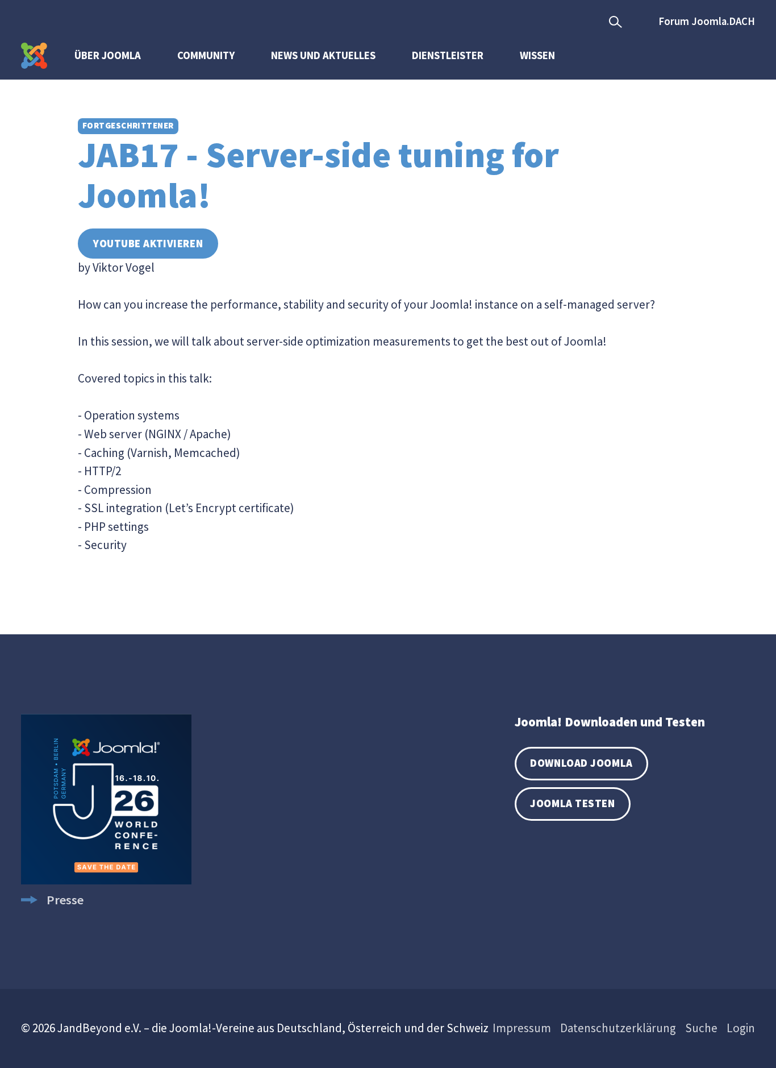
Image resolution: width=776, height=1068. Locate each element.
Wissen (537, 55)
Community (206, 55)
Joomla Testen (572, 803)
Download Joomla (581, 763)
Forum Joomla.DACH (706, 21)
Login (741, 1028)
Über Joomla (107, 55)
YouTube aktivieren (148, 243)
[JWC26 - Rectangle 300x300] (106, 880)
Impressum (522, 1028)
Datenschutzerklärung (618, 1028)
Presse (65, 900)
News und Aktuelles (323, 55)
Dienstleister (447, 55)
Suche (701, 1028)
